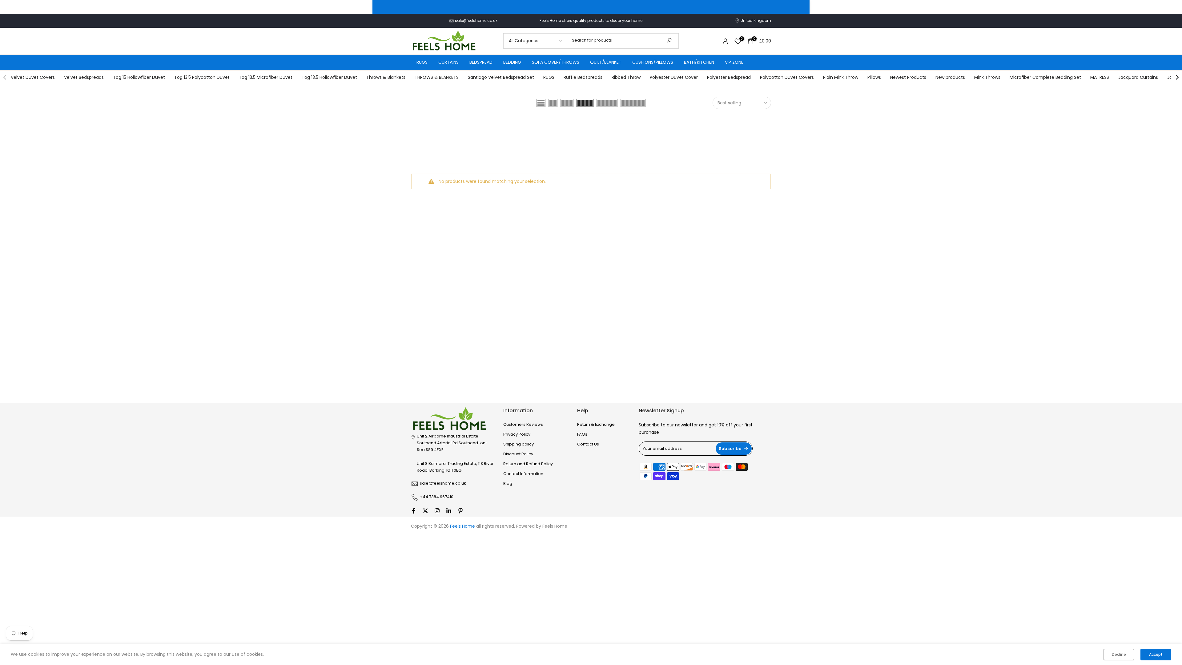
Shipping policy (518, 444)
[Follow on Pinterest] (460, 510)
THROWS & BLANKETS (437, 77)
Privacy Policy (516, 434)
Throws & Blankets (385, 77)
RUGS (422, 62)
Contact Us (588, 444)
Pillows (874, 77)
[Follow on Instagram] (437, 510)
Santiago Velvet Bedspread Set (501, 77)
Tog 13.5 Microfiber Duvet (265, 77)
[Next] (1177, 77)
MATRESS (1099, 77)
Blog (507, 483)
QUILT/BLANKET (605, 62)
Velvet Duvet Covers (33, 77)
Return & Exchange (596, 424)
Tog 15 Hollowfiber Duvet (139, 77)
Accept (1156, 654)
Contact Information (523, 474)
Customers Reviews (523, 424)
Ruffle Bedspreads (583, 77)
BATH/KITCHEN (699, 62)
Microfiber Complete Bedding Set (1045, 77)
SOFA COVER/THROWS (555, 62)
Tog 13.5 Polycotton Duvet (202, 77)
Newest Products (908, 77)
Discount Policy (518, 454)
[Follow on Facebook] (413, 510)
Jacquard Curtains (1138, 77)
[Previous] (5, 77)
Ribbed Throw (626, 77)
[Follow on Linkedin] (449, 510)
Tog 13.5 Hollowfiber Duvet (329, 77)
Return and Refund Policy (528, 464)
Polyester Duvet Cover (674, 77)
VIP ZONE (734, 62)
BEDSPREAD (480, 62)
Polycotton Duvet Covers (787, 77)
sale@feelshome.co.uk (476, 20)
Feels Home (554, 526)
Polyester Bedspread (729, 77)
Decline (1119, 654)
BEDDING (512, 62)
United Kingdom (756, 20)
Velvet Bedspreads (84, 77)
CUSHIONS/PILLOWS (652, 62)
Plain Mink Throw (840, 77)
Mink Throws (987, 77)
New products (950, 77)
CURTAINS (448, 62)
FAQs (582, 434)
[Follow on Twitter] (425, 510)
